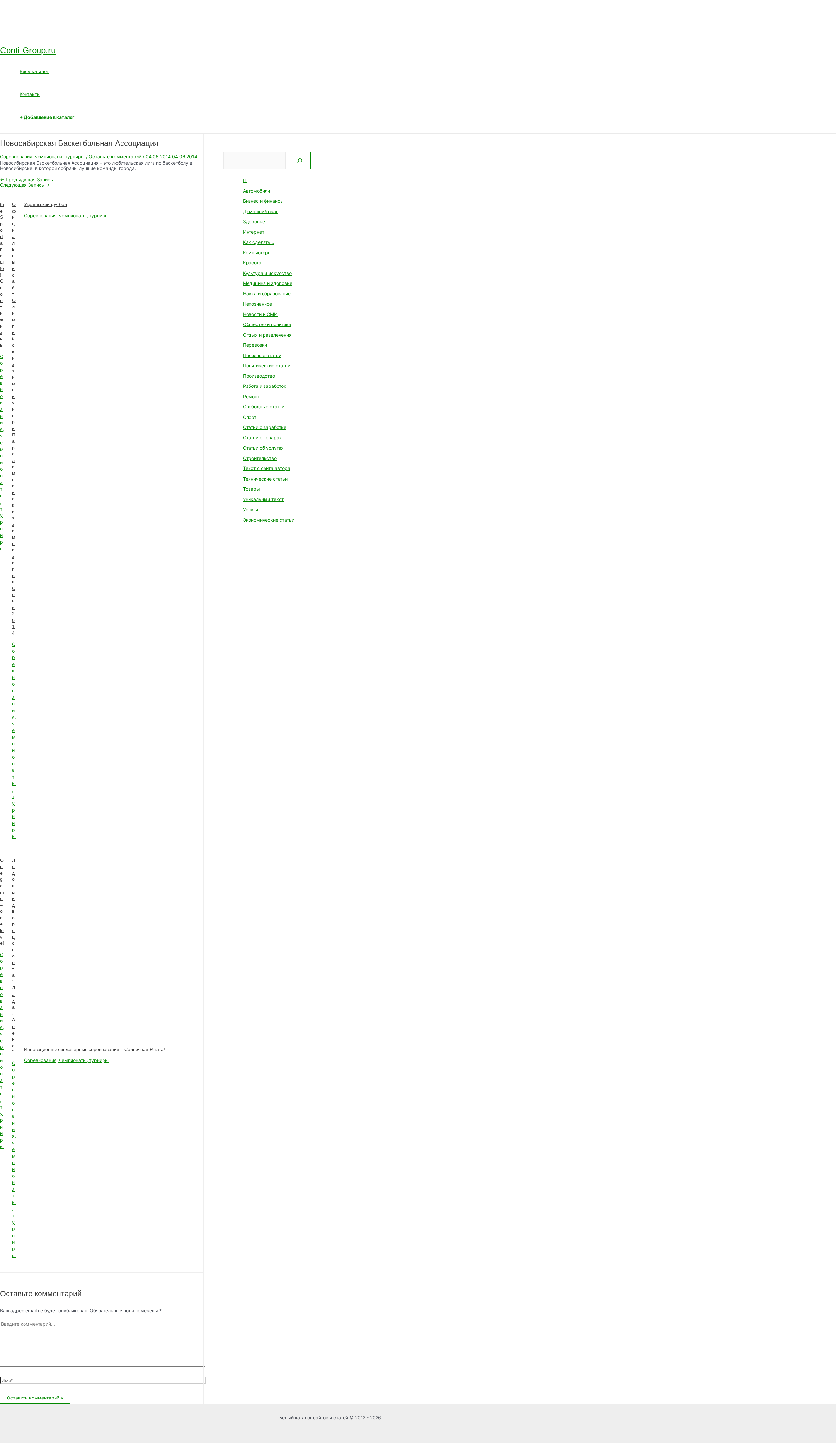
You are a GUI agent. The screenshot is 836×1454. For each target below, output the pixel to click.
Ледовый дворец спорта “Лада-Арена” (13, 956)
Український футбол (45, 204)
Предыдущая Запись (26, 179)
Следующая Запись (25, 185)
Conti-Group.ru (28, 50)
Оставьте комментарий (115, 156)
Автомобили (256, 191)
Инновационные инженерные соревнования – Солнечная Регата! (94, 1049)
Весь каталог (34, 71)
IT (245, 180)
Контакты (30, 94)
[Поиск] (300, 160)
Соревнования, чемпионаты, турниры (42, 156)
